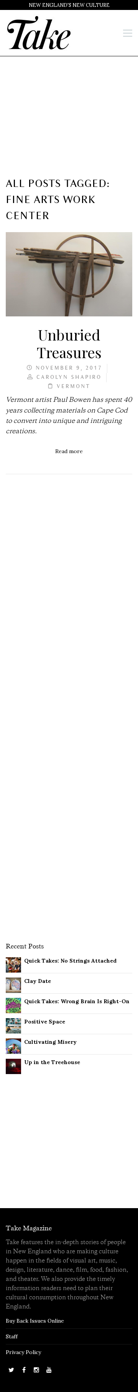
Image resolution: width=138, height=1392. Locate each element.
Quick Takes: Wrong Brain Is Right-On (77, 1001)
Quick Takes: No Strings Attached (70, 960)
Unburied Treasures (69, 343)
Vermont (73, 387)
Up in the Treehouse (52, 1062)
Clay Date (37, 981)
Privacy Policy (23, 1352)
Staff (12, 1336)
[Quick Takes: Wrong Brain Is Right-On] (13, 1005)
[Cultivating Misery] (13, 1045)
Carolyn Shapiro (69, 377)
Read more (69, 451)
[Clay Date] (13, 984)
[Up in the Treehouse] (13, 1066)
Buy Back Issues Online (35, 1320)
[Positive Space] (13, 1025)
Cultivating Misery (50, 1041)
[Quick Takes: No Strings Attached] (13, 964)
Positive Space (44, 1021)
